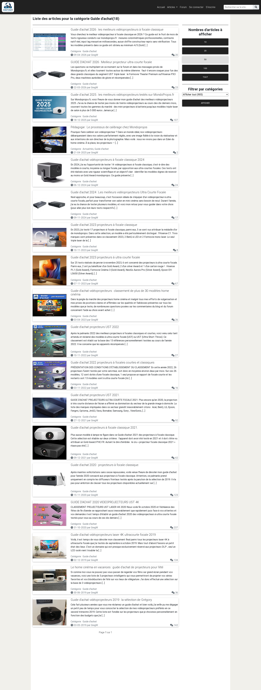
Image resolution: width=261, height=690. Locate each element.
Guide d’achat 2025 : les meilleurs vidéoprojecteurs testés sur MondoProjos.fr (122, 94)
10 (205, 42)
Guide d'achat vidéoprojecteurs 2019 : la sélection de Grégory (111, 600)
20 (205, 50)
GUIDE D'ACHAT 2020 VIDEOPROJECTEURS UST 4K (105, 502)
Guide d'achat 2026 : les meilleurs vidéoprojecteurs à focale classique (117, 29)
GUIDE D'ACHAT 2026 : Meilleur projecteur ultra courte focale (111, 62)
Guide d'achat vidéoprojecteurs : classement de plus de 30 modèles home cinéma (120, 292)
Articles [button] (171, 7)
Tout (205, 77)
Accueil (161, 7)
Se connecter (196, 7)
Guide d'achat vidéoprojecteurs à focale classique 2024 (107, 160)
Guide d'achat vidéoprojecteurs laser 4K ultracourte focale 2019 (113, 534)
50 (205, 59)
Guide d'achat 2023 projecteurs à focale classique (104, 225)
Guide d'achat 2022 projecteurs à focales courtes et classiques (112, 362)
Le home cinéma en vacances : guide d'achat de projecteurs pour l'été (117, 567)
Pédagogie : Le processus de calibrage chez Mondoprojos (109, 127)
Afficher (205, 103)
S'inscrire (210, 7)
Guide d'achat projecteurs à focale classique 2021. (104, 427)
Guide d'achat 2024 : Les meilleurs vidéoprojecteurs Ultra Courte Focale (118, 192)
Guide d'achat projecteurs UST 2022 (95, 327)
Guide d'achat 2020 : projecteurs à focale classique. (105, 465)
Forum (183, 7)
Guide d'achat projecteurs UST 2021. (95, 395)
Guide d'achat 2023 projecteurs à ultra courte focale (105, 257)
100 (205, 68)
